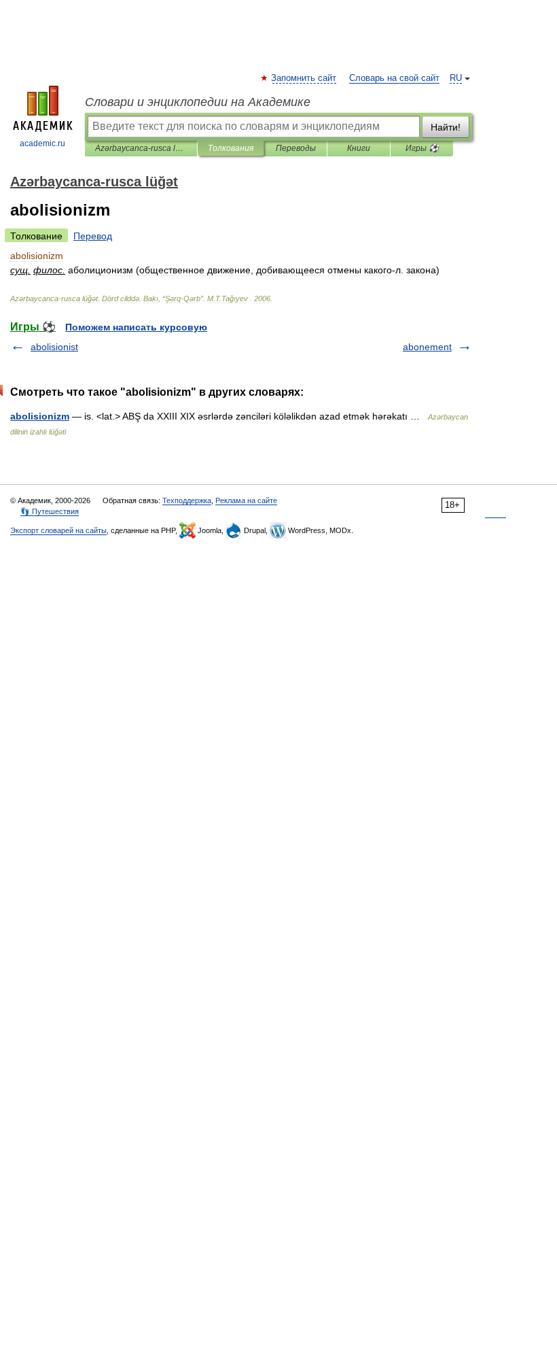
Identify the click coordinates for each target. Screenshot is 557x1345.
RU (456, 78)
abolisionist (54, 346)
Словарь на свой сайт (394, 78)
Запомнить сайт (304, 78)
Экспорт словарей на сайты (58, 530)
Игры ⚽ (422, 148)
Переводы (296, 148)
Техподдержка (186, 500)
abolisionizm (39, 416)
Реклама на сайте (246, 500)
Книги (358, 148)
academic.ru (42, 143)
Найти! (446, 127)
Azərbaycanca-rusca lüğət (141, 148)
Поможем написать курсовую (136, 327)
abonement (427, 346)
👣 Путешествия (49, 511)
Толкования (230, 148)
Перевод (92, 236)
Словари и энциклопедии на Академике (197, 102)
